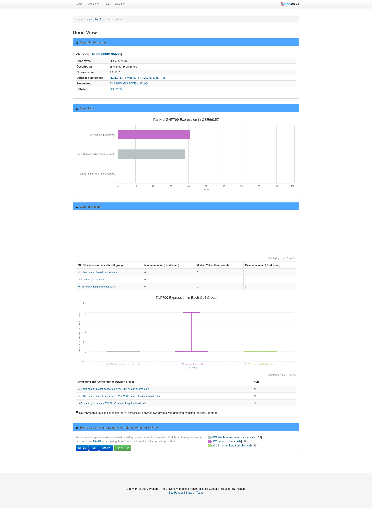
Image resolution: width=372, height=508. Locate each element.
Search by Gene (96, 19)
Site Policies (176, 492)
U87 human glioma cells (91, 279)
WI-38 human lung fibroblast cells (96, 286)
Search (92, 4)
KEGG (82, 448)
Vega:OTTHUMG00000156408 (146, 78)
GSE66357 (116, 89)
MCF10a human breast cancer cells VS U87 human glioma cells (113, 389)
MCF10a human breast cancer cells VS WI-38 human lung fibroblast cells (119, 396)
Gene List (123, 448)
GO (94, 448)
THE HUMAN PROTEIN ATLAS (129, 83)
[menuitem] (79, 4)
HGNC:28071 (118, 78)
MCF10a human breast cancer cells (97, 272)
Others (106, 448)
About (119, 4)
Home (79, 4)
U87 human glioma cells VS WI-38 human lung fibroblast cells (112, 403)
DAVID (97, 441)
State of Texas (194, 492)
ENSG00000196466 (105, 53)
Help (106, 4)
